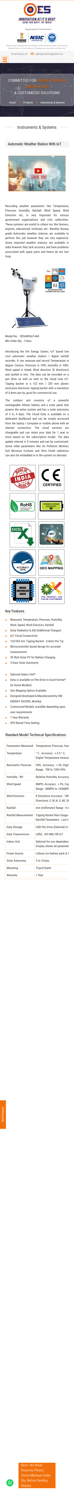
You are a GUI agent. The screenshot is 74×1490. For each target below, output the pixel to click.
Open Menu (4, 59)
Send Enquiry (2, 1114)
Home (12, 102)
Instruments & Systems (53, 102)
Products (28, 102)
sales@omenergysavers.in (49, 53)
